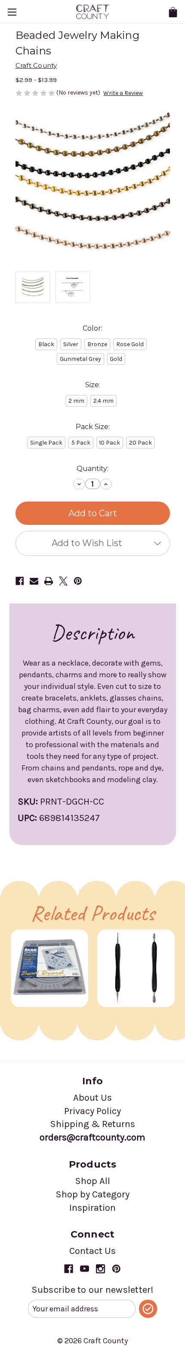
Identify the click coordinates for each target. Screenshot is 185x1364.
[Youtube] (84, 1268)
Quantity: (92, 468)
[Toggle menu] (12, 12)
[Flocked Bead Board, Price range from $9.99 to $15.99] (49, 968)
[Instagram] (100, 1268)
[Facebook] (19, 581)
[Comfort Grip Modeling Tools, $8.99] (136, 968)
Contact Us (92, 1251)
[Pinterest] (78, 581)
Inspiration (92, 1207)
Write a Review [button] (123, 93)
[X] (63, 581)
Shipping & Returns (92, 1124)
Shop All (92, 1181)
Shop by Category (93, 1194)
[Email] (34, 581)
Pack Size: (93, 427)
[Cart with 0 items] (173, 12)
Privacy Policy (92, 1111)
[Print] (48, 581)
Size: (92, 385)
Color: (92, 328)
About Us (92, 1097)
